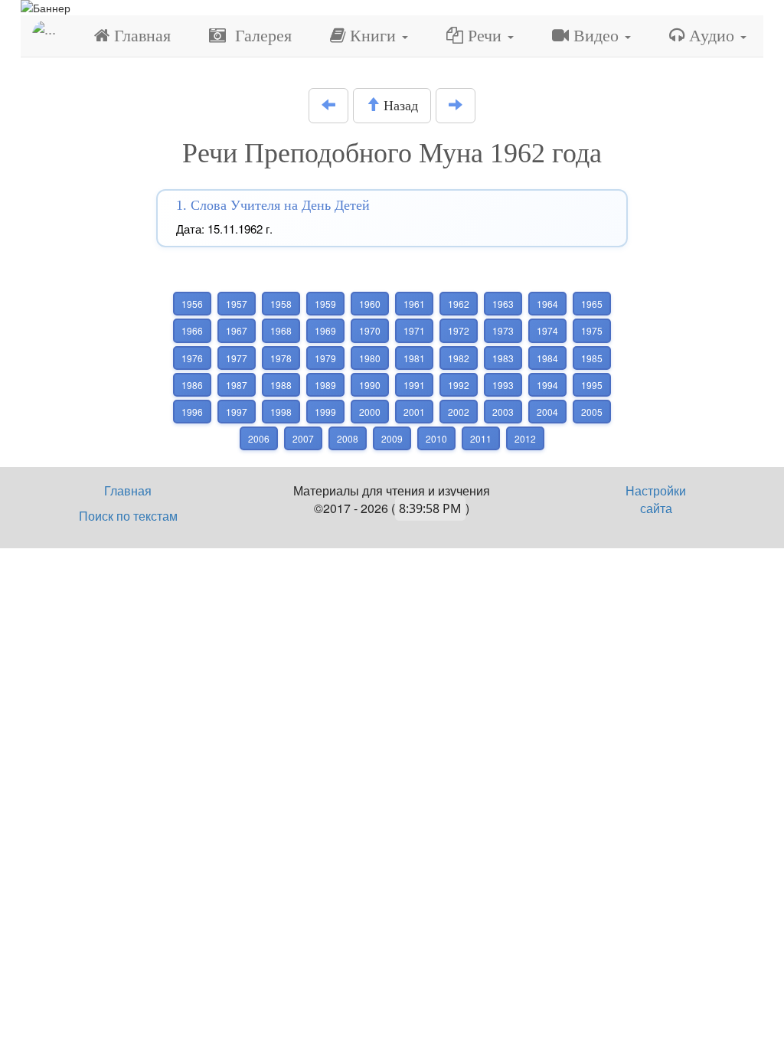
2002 (458, 411)
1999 (325, 411)
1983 (503, 357)
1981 (414, 357)
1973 (503, 330)
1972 (458, 330)
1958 (281, 303)
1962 (458, 303)
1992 (458, 384)
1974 (547, 330)
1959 (325, 303)
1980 (370, 357)
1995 (592, 384)
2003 (503, 411)
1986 (192, 384)
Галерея (259, 35)
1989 (325, 384)
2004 (547, 411)
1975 (592, 330)
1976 (192, 357)
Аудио (711, 35)
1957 (236, 303)
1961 (414, 303)
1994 (547, 384)
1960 (370, 303)
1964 (547, 303)
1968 (281, 330)
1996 (192, 411)
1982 (458, 357)
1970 (370, 330)
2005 (592, 411)
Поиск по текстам (128, 516)
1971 (414, 330)
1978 (281, 357)
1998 (281, 411)
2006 (259, 438)
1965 (592, 303)
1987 (236, 384)
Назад (399, 105)
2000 (370, 411)
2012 (525, 438)
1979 (325, 357)
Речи (484, 35)
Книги (372, 35)
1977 (236, 357)
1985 (592, 357)
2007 (303, 438)
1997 (236, 411)
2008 (347, 438)
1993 (503, 384)
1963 (503, 303)
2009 (392, 438)
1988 (281, 384)
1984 (547, 357)
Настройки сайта (656, 499)
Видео (596, 35)
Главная (140, 35)
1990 (370, 384)
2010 (436, 438)
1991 (414, 384)
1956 (192, 303)
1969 (325, 330)
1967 (236, 330)
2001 (414, 411)
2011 (481, 438)
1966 (192, 330)
